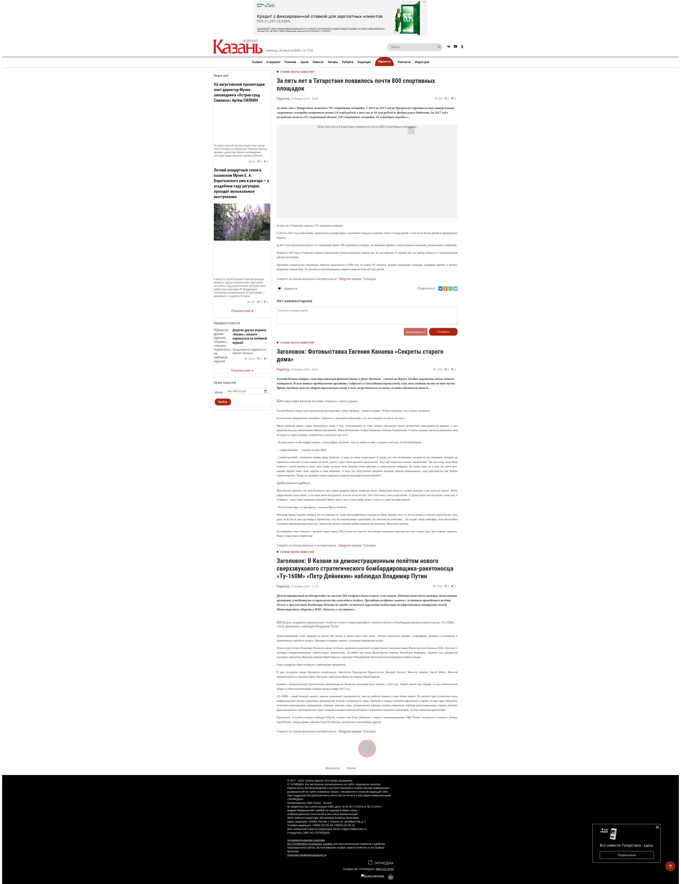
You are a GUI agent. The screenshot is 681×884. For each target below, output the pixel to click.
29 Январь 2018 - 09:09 (305, 98)
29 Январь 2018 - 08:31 (305, 369)
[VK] (448, 47)
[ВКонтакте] (440, 288)
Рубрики (347, 62)
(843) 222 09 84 (385, 869)
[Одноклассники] (445, 288)
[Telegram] (455, 288)
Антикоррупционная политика (306, 840)
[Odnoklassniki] (462, 47)
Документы (332, 768)
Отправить (443, 331)
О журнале (273, 62)
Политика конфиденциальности (306, 855)
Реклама (290, 62)
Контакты (404, 62)
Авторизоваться (415, 331)
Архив (305, 62)
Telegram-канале (349, 279)
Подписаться (627, 855)
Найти (222, 401)
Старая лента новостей (297, 71)
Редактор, (283, 98)
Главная (257, 62)
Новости (318, 62)
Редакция (364, 62)
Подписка (384, 61)
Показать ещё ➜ (242, 311)
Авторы (333, 62)
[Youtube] (455, 47)
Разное (351, 768)
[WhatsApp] (450, 288)
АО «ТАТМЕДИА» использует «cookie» (310, 843)
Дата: (219, 392)
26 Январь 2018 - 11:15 (305, 586)
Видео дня (422, 62)
